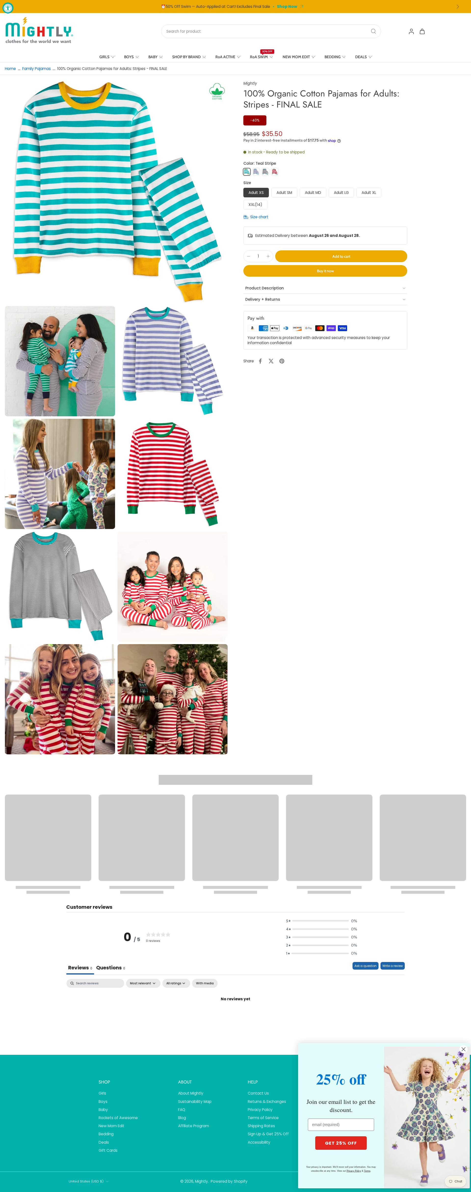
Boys (103, 1101)
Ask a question (365, 966)
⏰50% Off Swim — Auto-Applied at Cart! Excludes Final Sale (215, 6)
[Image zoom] (116, 192)
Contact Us (258, 1093)
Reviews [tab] (80, 967)
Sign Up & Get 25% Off (268, 1134)
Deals (104, 1142)
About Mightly (190, 1093)
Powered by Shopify (229, 1181)
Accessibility (259, 1142)
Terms (367, 1171)
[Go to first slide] (457, 6)
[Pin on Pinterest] (281, 361)
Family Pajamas (36, 68)
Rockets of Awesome (118, 1117)
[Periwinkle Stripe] (256, 171)
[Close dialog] (463, 1049)
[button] (341, 256)
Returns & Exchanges (267, 1101)
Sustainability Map (194, 1101)
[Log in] (411, 31)
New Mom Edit (111, 1125)
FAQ (181, 1109)
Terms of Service (263, 1117)
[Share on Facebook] (260, 361)
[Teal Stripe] (246, 171)
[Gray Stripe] (265, 171)
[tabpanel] (235, 1016)
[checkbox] (205, 983)
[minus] (248, 256)
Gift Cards (108, 1150)
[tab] (110, 968)
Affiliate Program (193, 1125)
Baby (103, 1109)
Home (10, 68)
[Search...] (373, 31)
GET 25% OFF (341, 1143)
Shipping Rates (261, 1125)
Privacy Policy (260, 1109)
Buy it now (325, 271)
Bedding (106, 1134)
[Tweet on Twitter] (271, 361)
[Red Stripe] (274, 171)
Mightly (201, 1181)
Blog (182, 1117)
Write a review (392, 966)
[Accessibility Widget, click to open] (7, 8)
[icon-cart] (422, 31)
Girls (102, 1093)
